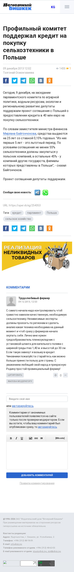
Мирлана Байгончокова (19, 133)
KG (53, 7)
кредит (16, 212)
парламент (34, 212)
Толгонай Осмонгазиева (18, 72)
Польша (52, 212)
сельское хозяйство (18, 218)
